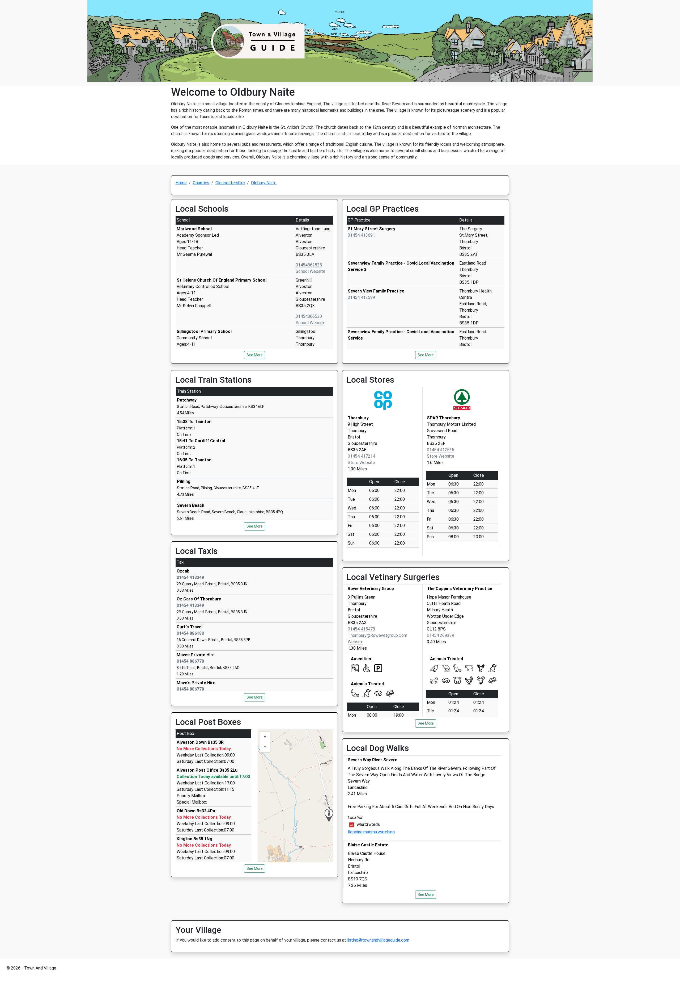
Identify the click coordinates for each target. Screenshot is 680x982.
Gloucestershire (230, 182)
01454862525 (309, 265)
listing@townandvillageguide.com (378, 940)
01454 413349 (190, 577)
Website (355, 641)
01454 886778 (190, 661)
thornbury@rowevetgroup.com (377, 635)
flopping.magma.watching (371, 831)
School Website (310, 271)
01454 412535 (440, 449)
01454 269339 (440, 635)
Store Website (361, 462)
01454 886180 (190, 633)
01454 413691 (361, 235)
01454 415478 (361, 629)
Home (340, 11)
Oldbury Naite (264, 182)
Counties (201, 182)
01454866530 (309, 316)
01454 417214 (361, 456)
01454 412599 (361, 297)
